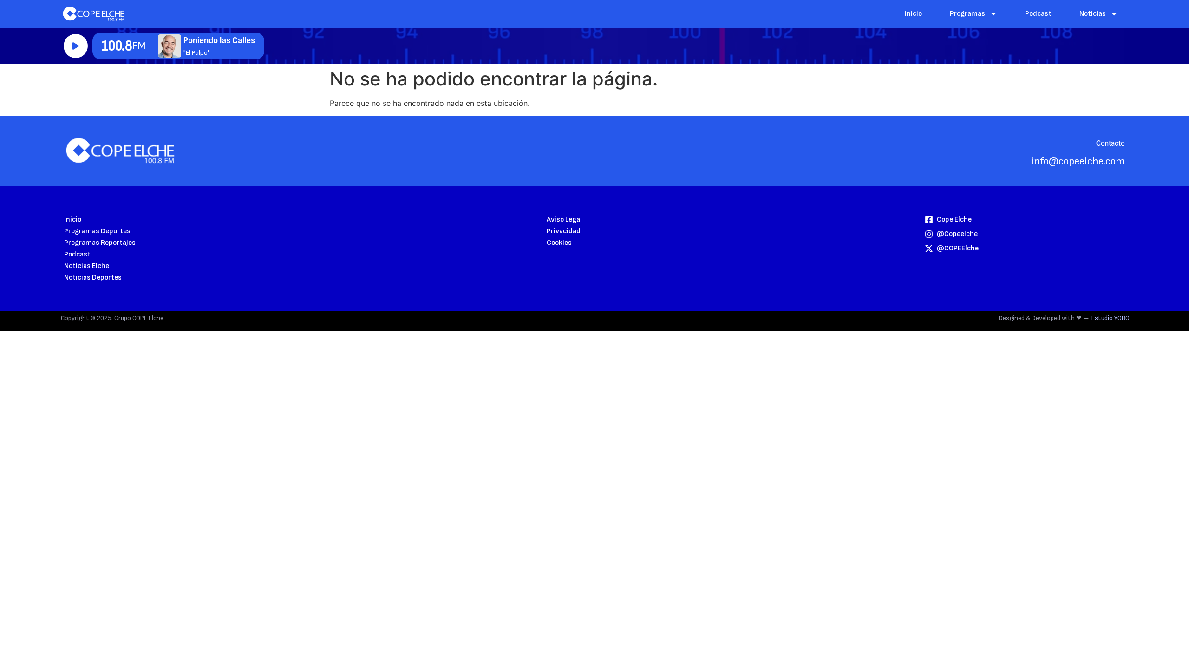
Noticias (1092, 13)
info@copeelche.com (1078, 161)
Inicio (913, 13)
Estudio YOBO (1110, 318)
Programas (967, 13)
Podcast (1038, 13)
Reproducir (76, 46)
